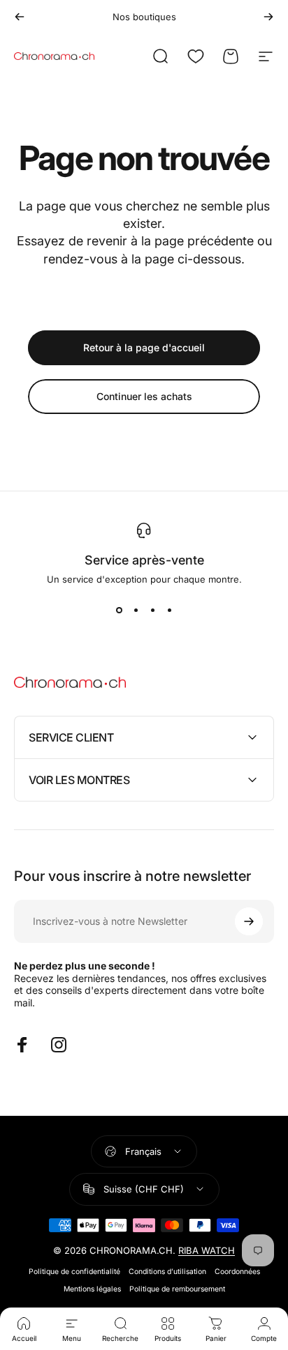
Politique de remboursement (177, 1289)
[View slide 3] (152, 609)
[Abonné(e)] (249, 921)
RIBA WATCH (206, 1250)
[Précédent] (19, 16)
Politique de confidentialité (74, 1271)
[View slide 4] (169, 609)
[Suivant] (268, 16)
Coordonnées (237, 1271)
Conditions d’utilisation (167, 1271)
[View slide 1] (118, 609)
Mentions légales (92, 1289)
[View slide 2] (135, 609)
